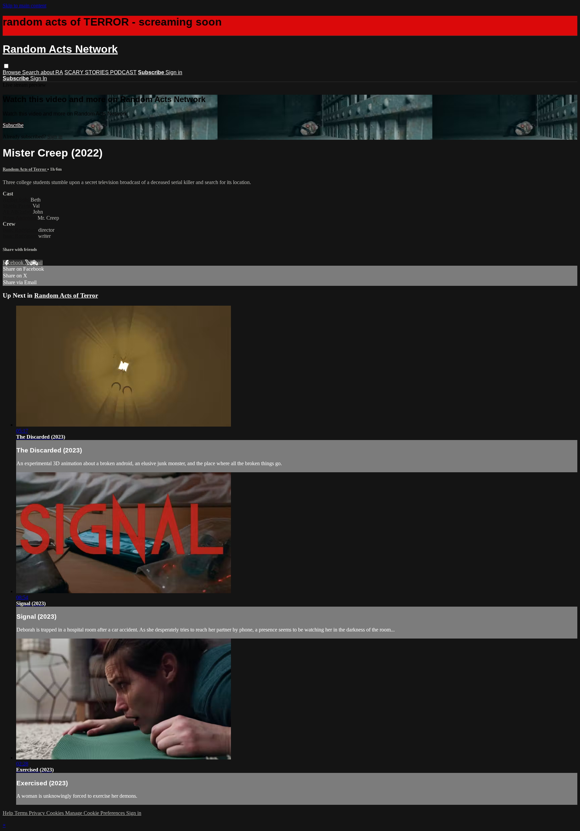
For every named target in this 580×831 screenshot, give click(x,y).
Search (31, 72)
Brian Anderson (20, 218)
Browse (12, 72)
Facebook (14, 262)
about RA (52, 72)
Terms (21, 813)
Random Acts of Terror (25, 169)
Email (36, 262)
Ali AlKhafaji (18, 212)
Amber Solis (17, 200)
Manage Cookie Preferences (95, 813)
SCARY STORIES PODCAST (100, 72)
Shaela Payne (18, 206)
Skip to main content (24, 5)
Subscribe (13, 125)
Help (8, 813)
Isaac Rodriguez (20, 230)
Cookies (55, 813)
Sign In (38, 78)
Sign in (173, 72)
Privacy (37, 813)
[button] (6, 66)
